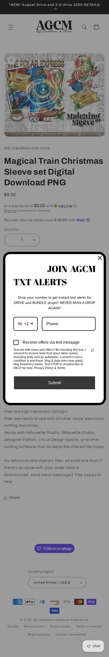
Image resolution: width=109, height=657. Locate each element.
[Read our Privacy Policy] (92, 350)
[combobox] (25, 324)
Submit (54, 383)
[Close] (100, 258)
